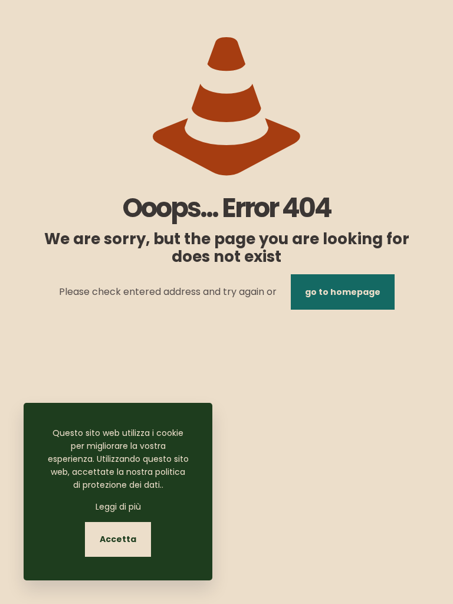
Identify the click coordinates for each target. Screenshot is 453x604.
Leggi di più (118, 507)
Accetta (118, 539)
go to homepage (342, 292)
